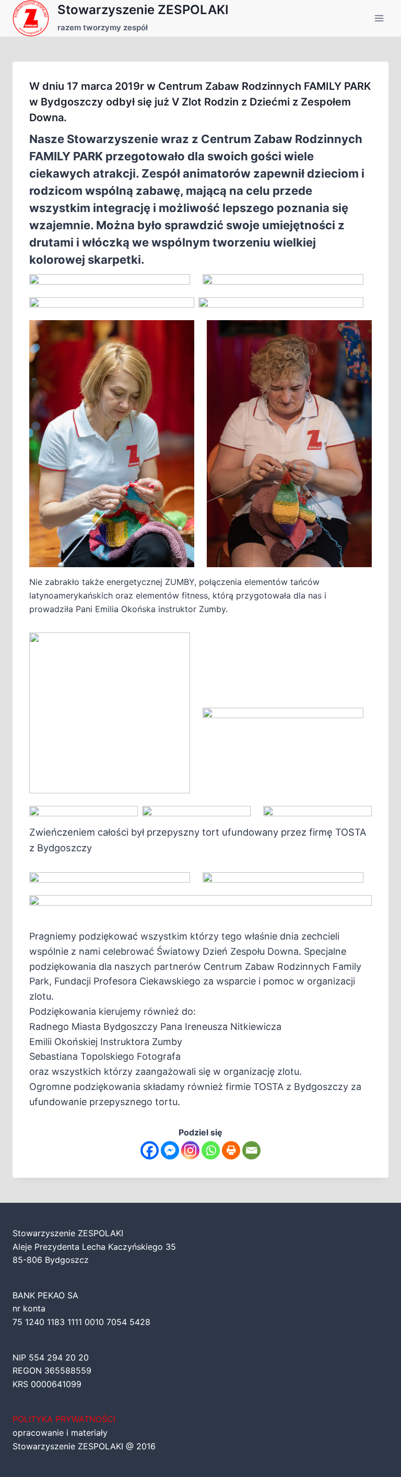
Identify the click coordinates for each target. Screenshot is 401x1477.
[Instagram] (190, 1150)
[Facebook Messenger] (170, 1150)
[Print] (231, 1150)
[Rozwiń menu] (378, 18)
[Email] (251, 1150)
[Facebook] (149, 1150)
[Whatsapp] (211, 1150)
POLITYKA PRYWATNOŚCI (64, 1419)
